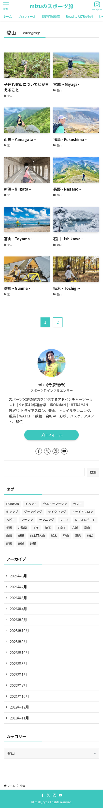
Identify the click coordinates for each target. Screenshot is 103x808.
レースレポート (85, 519)
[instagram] (55, 451)
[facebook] (39, 451)
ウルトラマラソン (55, 504)
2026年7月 (18, 586)
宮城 (75, 527)
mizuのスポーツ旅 (52, 6)
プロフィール (51, 434)
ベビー (10, 519)
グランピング (33, 511)
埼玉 (48, 527)
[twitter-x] (47, 451)
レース (64, 519)
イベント (31, 504)
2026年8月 (18, 575)
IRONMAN (12, 504)
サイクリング (57, 511)
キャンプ (12, 511)
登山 (66, 535)
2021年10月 (19, 696)
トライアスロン (82, 511)
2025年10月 (19, 630)
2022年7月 (18, 685)
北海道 (22, 527)
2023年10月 (19, 652)
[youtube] (64, 451)
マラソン (27, 519)
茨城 (21, 543)
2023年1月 (18, 674)
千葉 (36, 527)
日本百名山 (37, 535)
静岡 (33, 543)
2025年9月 (18, 641)
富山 (87, 527)
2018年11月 (19, 717)
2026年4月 (18, 608)
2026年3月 (18, 619)
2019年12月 (19, 706)
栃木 (54, 535)
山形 (9, 535)
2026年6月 (18, 597)
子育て (61, 527)
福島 (78, 535)
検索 (93, 472)
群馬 (9, 543)
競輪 (90, 535)
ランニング (46, 519)
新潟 (21, 535)
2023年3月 (18, 663)
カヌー (77, 504)
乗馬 (9, 527)
